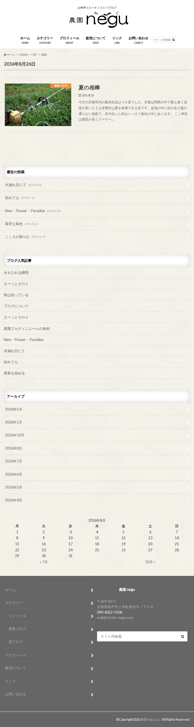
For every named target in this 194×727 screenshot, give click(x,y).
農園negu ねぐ (150, 719)
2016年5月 (13, 487)
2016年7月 (13, 461)
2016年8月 (13, 448)
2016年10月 (14, 435)
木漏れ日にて (23, 185)
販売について (96, 40)
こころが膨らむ (25, 236)
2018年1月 (13, 422)
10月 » (150, 562)
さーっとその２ (16, 317)
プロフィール (69, 40)
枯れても (20, 197)
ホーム (25, 40)
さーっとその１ (16, 283)
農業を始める (14, 373)
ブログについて (16, 306)
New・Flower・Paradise (32, 211)
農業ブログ (17, 629)
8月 (35, 54)
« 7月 (44, 562)
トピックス (17, 616)
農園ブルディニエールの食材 (27, 328)
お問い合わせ (138, 40)
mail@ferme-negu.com (115, 617)
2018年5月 (13, 409)
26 (124, 550)
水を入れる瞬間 (16, 272)
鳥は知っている (16, 295)
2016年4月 (13, 500)
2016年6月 (13, 474)
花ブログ (16, 641)
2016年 (23, 54)
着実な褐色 (21, 223)
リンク (117, 40)
